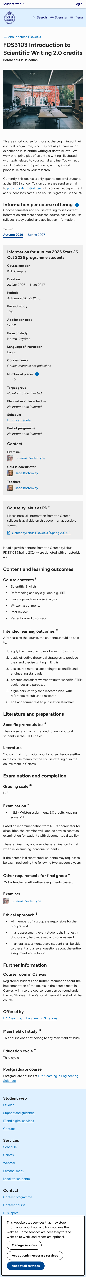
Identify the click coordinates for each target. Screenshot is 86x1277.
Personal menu (13, 1171)
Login (78, 4)
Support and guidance (19, 1113)
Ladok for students (16, 1179)
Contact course (14, 1205)
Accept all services (26, 1266)
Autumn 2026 (13, 235)
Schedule (10, 1147)
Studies (8, 1105)
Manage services (24, 1245)
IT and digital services (18, 1121)
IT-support (10, 1213)
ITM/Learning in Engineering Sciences (30, 1018)
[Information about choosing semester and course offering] (77, 205)
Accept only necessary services (35, 1255)
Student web (12, 4)
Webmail (9, 1163)
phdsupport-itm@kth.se (24, 188)
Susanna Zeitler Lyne (30, 458)
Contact (9, 1129)
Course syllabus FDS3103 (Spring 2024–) (41, 533)
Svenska (61, 17)
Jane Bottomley (26, 473)
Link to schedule (19, 420)
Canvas (8, 1155)
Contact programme (17, 1197)
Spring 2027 (36, 235)
